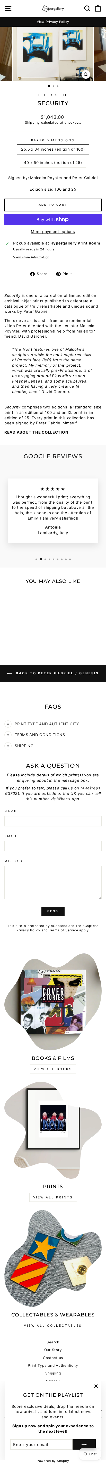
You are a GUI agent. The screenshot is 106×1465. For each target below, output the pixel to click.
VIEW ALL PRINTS (53, 1197)
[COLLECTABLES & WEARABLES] (53, 1258)
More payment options (53, 231)
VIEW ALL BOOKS (53, 1069)
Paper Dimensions (53, 140)
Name (10, 811)
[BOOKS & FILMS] (53, 1001)
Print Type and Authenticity (53, 1365)
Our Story (53, 1350)
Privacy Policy (28, 930)
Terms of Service (63, 930)
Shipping (32, 122)
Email (11, 836)
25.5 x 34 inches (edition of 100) (53, 149)
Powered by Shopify (53, 1461)
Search (53, 1342)
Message (14, 861)
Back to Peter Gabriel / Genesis (56, 673)
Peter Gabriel (53, 95)
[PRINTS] (53, 1130)
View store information (31, 257)
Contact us (53, 1358)
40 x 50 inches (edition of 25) (53, 162)
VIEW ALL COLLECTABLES (53, 1325)
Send (52, 911)
